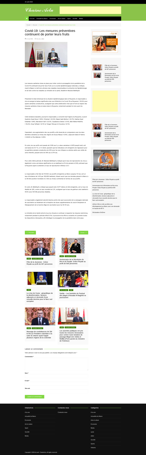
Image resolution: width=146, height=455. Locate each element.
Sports (93, 443)
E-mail (27, 380)
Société (75, 18)
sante (92, 432)
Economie (53, 18)
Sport (69, 18)
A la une (32, 18)
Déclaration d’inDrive (98, 212)
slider (42, 39)
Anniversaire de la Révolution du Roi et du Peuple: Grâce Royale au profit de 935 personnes (73, 261)
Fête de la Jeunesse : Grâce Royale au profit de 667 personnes (111, 67)
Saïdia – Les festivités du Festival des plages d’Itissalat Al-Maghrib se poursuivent (73, 295)
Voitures (93, 447)
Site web (27, 388)
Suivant (82, 232)
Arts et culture (63, 290)
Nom (26, 373)
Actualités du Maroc (37, 258)
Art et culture (61, 18)
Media (81, 18)
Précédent (31, 232)
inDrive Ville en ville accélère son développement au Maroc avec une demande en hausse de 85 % (105, 206)
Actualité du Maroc (42, 18)
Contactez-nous (62, 412)
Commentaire (29, 356)
